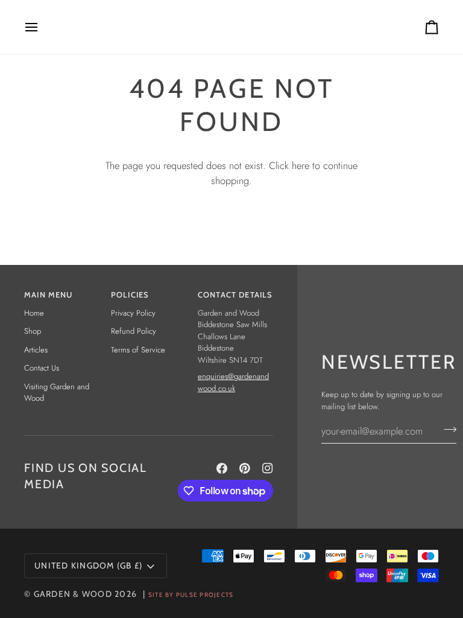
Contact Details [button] (235, 294)
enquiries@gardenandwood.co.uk (233, 382)
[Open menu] (42, 27)
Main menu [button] (48, 294)
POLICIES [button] (130, 294)
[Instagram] (267, 468)
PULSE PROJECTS (205, 595)
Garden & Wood (73, 593)
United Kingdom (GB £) (88, 565)
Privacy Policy (133, 313)
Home (34, 313)
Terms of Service (138, 349)
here (300, 165)
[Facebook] (221, 468)
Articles (36, 349)
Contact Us (41, 368)
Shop (32, 331)
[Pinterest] (244, 468)
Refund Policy (133, 331)
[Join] (446, 429)
